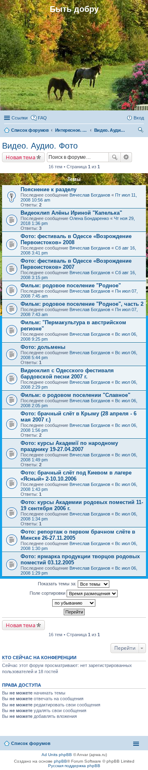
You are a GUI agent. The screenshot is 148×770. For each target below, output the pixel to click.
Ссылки (20, 117)
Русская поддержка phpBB (74, 765)
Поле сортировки (48, 593)
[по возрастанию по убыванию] (74, 603)
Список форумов (31, 743)
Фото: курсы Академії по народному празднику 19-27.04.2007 (69, 446)
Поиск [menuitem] (141, 131)
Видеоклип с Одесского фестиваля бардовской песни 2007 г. (67, 373)
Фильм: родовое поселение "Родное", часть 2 (82, 304)
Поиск (115, 157)
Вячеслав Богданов (89, 194)
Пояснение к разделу (48, 189)
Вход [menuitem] (139, 117)
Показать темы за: (58, 583)
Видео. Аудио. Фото (40, 145)
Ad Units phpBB (57, 754)
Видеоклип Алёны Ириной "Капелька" (71, 213)
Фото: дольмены (43, 347)
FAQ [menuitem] (42, 117)
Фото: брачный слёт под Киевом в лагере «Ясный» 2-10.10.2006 (76, 476)
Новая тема (20, 157)
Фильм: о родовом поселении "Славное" (75, 395)
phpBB (60, 761)
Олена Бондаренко (89, 218)
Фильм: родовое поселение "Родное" (71, 285)
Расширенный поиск (126, 157)
